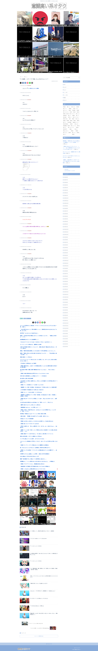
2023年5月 (66, 278)
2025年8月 (66, 208)
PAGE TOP (49, 643)
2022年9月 (66, 299)
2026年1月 (66, 195)
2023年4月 (66, 281)
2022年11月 (66, 294)
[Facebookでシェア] (23, 83)
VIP (64, 84)
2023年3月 (66, 284)
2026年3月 (66, 190)
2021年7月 (66, 336)
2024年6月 (66, 244)
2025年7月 (66, 211)
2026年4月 (66, 187)
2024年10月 (66, 234)
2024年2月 (66, 255)
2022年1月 (66, 320)
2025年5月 (66, 216)
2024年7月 (66, 242)
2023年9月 (66, 268)
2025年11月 (66, 200)
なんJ (65, 89)
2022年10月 (66, 297)
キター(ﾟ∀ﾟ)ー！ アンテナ (70, 170)
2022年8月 (66, 302)
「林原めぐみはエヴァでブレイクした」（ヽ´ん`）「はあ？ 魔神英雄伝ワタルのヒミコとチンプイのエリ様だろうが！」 (71, 148)
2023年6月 (66, 276)
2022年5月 (66, 310)
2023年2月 (66, 286)
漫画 (25, 318)
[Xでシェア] (21, 83)
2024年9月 (66, 237)
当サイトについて (77, 647)
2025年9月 (66, 205)
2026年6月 (66, 182)
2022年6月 (66, 307)
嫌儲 (65, 97)
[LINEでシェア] (30, 83)
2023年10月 (66, 265)
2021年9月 (66, 330)
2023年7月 (66, 273)
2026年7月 (66, 179)
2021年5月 (66, 341)
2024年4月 (66, 250)
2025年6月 (66, 213)
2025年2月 (66, 224)
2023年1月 (66, 289)
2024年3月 (66, 252)
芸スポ (65, 100)
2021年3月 (66, 346)
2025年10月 (66, 203)
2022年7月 (66, 304)
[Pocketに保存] (27, 83)
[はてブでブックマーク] (25, 83)
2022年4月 (66, 312)
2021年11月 (66, 325)
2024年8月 (66, 239)
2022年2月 (66, 317)
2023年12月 (66, 260)
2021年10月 (66, 328)
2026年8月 (66, 177)
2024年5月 (66, 247)
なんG (22, 318)
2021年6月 (66, 338)
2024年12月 (66, 229)
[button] (32, 83)
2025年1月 (66, 226)
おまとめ (66, 169)
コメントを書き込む (38, 636)
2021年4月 (66, 343)
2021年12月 (66, 323)
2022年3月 (66, 315)
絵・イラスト (29, 318)
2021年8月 (66, 333)
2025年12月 (66, 198)
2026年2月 (66, 192)
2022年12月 (66, 291)
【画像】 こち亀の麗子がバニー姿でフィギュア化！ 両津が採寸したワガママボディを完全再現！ (71, 161)
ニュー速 (65, 92)
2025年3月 (66, 221)
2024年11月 (66, 231)
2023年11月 (66, 263)
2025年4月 (66, 218)
